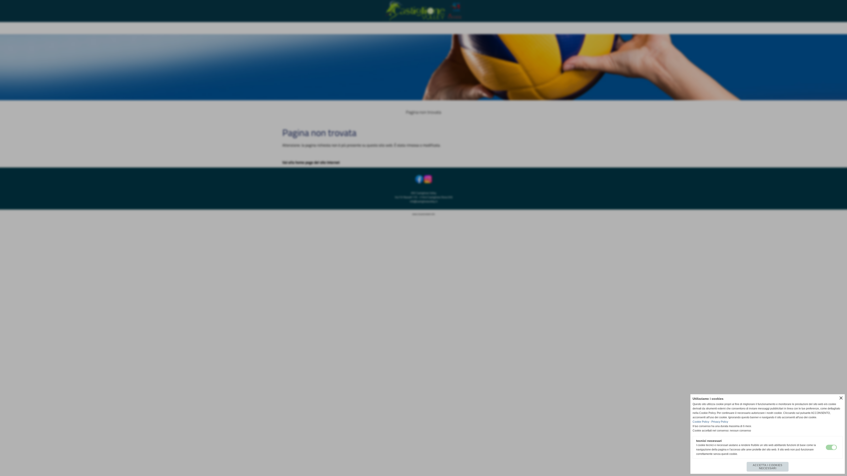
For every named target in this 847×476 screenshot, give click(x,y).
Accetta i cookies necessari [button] (767, 467)
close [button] (841, 398)
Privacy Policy (719, 421)
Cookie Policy (701, 421)
